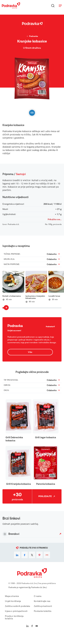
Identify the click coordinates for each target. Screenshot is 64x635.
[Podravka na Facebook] (32, 626)
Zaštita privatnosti (43, 606)
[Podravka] (11, 7)
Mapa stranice (12, 596)
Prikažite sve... (55, 219)
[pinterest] (39, 555)
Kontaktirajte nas (42, 601)
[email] (47, 555)
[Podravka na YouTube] (37, 626)
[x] (32, 555)
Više (30, 352)
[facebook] (24, 555)
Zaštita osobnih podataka (17, 606)
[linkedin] (17, 555)
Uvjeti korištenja (13, 601)
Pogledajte (45, 496)
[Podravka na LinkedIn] (27, 626)
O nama (37, 596)
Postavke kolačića (42, 611)
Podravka (33, 36)
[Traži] (53, 5)
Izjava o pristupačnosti (16, 611)
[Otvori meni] (60, 5)
